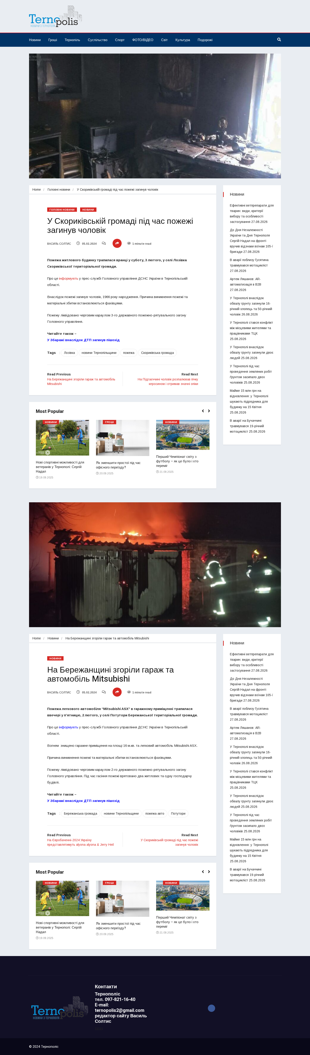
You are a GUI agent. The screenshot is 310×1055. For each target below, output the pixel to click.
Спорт (120, 40)
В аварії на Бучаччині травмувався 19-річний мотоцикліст (247, 426)
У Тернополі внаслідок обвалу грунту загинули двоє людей (251, 352)
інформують (68, 278)
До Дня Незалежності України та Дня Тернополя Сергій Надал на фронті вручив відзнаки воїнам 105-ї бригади (251, 241)
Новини (35, 40)
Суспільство (97, 40)
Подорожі (205, 40)
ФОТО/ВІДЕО (142, 40)
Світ (164, 40)
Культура (182, 40)
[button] (205, 413)
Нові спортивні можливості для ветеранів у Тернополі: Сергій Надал (60, 467)
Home (36, 189)
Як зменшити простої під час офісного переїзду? (118, 465)
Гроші (52, 40)
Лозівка (69, 353)
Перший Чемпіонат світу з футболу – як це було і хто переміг (177, 461)
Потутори (178, 813)
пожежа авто (154, 813)
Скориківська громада (157, 353)
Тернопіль (72, 40)
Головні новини (59, 189)
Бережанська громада (80, 813)
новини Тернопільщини (99, 353)
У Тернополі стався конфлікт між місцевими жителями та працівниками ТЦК (251, 328)
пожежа (128, 353)
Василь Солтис (59, 243)
